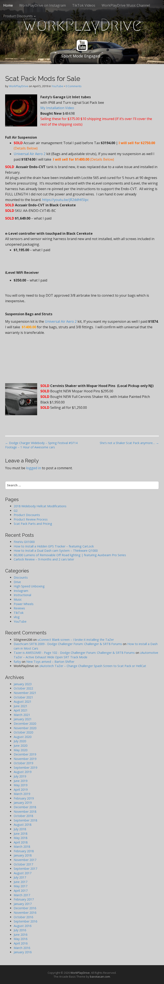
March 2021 (22, 715)
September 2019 (25, 767)
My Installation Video (57, 108)
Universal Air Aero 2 (29, 153)
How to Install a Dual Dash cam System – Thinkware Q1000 (56, 550)
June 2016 (20, 935)
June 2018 (20, 833)
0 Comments (74, 86)
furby (17, 662)
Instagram (21, 591)
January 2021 (23, 719)
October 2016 (23, 917)
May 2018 (20, 838)
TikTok (18, 613)
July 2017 (20, 877)
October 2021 (23, 697)
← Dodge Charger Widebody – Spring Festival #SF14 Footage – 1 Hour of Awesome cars (41, 445)
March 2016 (22, 948)
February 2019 (24, 798)
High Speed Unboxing (29, 586)
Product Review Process (31, 519)
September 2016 (25, 921)
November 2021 (25, 693)
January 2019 (23, 803)
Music (18, 599)
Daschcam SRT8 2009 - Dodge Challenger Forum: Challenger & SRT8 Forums (68, 644)
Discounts (21, 577)
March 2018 (22, 847)
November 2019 (25, 759)
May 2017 (20, 886)
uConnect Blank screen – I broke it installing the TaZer (76, 640)
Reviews (19, 608)
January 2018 (23, 855)
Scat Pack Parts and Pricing (33, 524)
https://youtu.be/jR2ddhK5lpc (65, 199)
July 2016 (20, 930)
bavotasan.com (100, 976)
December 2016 (25, 908)
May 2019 (20, 785)
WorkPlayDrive (82, 25)
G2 (16, 511)
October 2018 (23, 816)
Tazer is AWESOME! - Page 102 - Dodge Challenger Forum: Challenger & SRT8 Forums (74, 653)
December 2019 (25, 754)
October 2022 (23, 688)
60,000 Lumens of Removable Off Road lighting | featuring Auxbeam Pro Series (70, 555)
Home (8, 5)
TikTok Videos (83, 5)
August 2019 (22, 772)
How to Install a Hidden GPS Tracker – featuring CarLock (54, 546)
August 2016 (22, 926)
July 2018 (20, 829)
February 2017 (24, 899)
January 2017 (23, 904)
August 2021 (22, 702)
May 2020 (20, 750)
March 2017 (22, 895)
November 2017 (25, 860)
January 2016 (23, 952)
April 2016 (21, 943)
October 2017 (23, 864)
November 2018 (25, 811)
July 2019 (20, 776)
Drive (17, 582)
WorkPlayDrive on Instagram (42, 5)
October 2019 (23, 763)
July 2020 (20, 741)
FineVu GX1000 (24, 542)
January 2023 (23, 684)
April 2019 (21, 789)
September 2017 (25, 869)
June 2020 (20, 745)
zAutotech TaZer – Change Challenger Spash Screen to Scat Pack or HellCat (92, 666)
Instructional (22, 595)
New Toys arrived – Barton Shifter (50, 662)
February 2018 (24, 851)
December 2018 (25, 807)
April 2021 (21, 710)
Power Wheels (24, 604)
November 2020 (25, 728)
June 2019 (20, 781)
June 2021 (20, 706)
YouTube (57, 86)
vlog (17, 617)
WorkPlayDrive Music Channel (126, 5)
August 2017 (22, 873)
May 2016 (20, 939)
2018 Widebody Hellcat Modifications (40, 506)
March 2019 (22, 794)
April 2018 (21, 842)
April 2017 (21, 891)
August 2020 (22, 737)
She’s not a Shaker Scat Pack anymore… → (129, 443)
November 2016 (25, 913)
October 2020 (23, 732)
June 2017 (20, 882)
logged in (33, 468)
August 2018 (22, 825)
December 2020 (25, 724)
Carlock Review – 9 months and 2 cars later (44, 559)
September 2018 (25, 820)
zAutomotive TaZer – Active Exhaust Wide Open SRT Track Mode (86, 655)
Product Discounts (18, 16)
